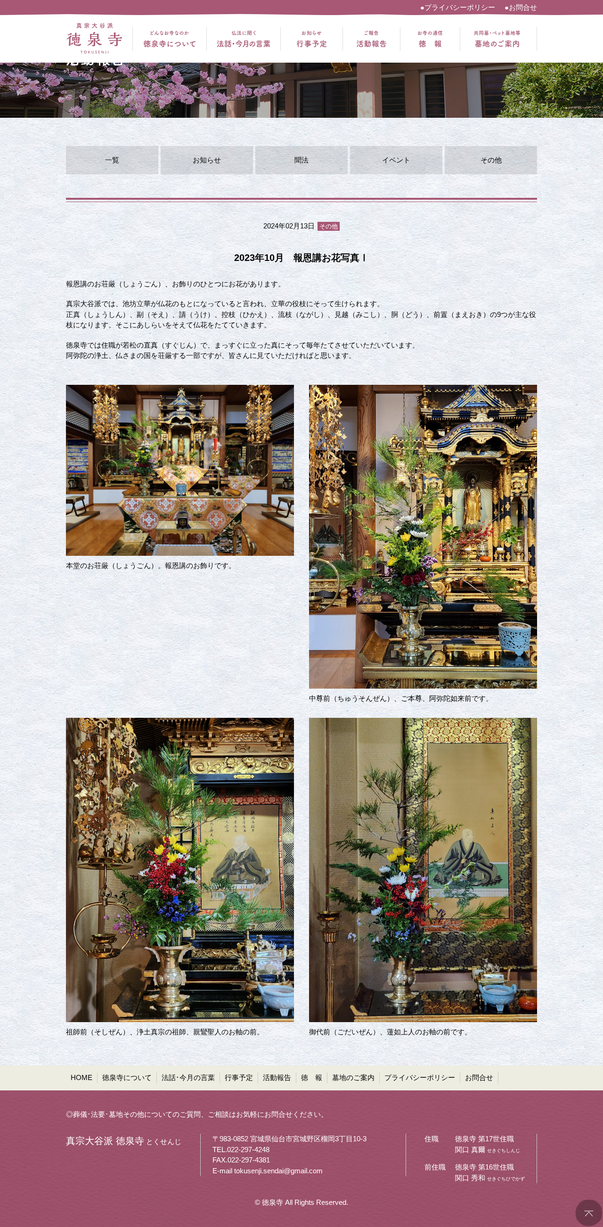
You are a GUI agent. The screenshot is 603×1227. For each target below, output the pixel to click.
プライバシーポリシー (419, 1077)
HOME (81, 1077)
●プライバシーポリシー (457, 7)
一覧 (112, 160)
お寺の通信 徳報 (430, 39)
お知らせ (207, 160)
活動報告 (277, 1077)
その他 (491, 160)
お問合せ (479, 1077)
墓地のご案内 (353, 1077)
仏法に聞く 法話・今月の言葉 (243, 39)
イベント (396, 160)
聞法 (301, 160)
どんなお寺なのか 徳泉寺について (169, 39)
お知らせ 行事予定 (311, 39)
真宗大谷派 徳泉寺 (94, 39)
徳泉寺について (127, 1077)
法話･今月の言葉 (188, 1077)
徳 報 (311, 1077)
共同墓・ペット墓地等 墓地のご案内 (497, 39)
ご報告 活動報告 (371, 39)
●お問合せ (521, 7)
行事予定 (239, 1077)
